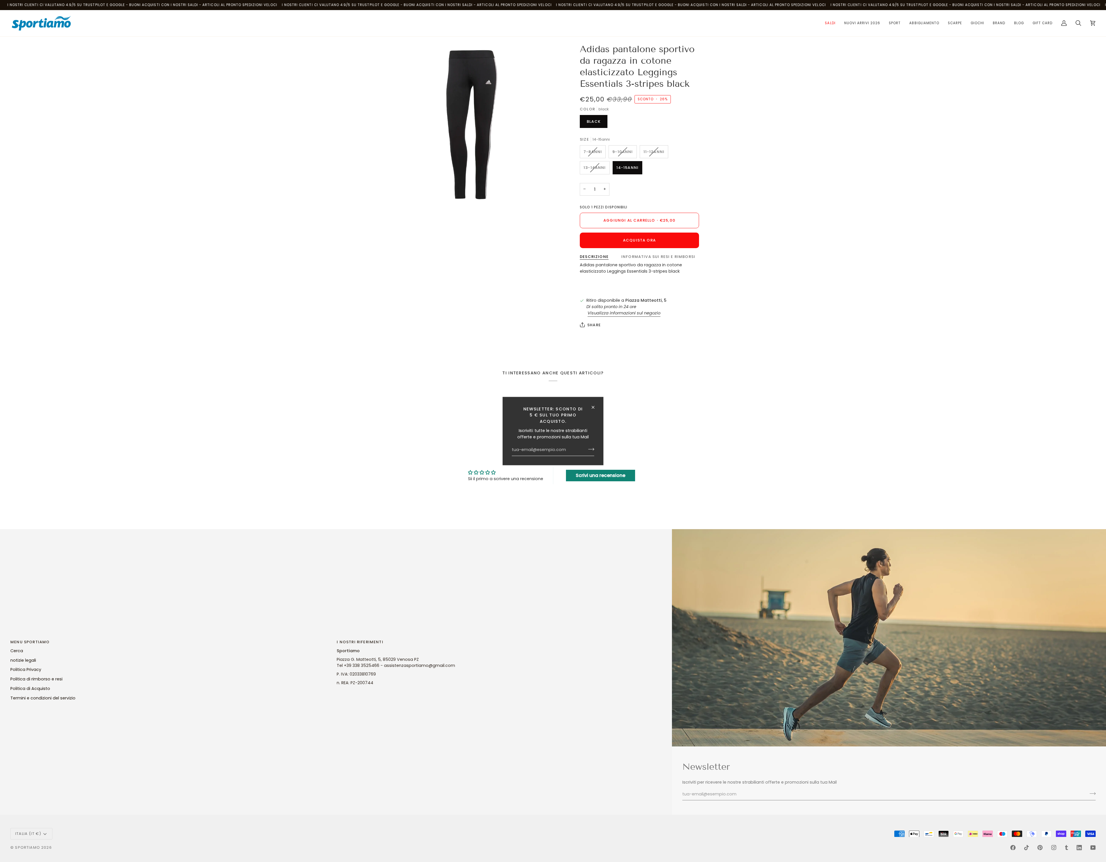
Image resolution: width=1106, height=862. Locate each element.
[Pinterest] (1040, 847)
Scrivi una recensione (600, 475)
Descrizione (594, 256)
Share (594, 325)
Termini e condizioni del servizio (42, 698)
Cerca (16, 651)
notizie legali (23, 660)
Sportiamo (27, 847)
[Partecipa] (589, 449)
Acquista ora (639, 240)
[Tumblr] (1066, 847)
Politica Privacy (25, 669)
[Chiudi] (595, 407)
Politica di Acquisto (30, 688)
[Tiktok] (1026, 847)
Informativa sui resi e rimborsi (658, 256)
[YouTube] (1093, 847)
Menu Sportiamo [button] (30, 642)
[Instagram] (1053, 847)
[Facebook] (1013, 847)
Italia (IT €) (28, 833)
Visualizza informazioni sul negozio (624, 313)
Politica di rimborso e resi (36, 679)
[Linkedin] (1079, 847)
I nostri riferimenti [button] (360, 642)
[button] (830, 23)
